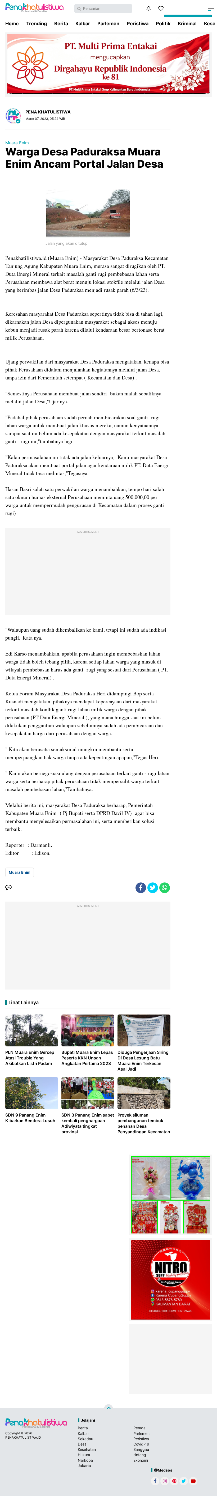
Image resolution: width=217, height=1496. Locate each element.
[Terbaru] (148, 8)
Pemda (139, 1428)
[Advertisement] (88, 572)
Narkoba (85, 1460)
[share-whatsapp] (164, 887)
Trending (36, 23)
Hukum (84, 1454)
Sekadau (85, 1438)
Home (12, 23)
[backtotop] (108, 1408)
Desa (82, 1444)
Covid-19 (141, 1444)
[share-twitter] (152, 887)
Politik (163, 23)
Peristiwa (137, 23)
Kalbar (82, 23)
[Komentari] (8, 887)
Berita (61, 23)
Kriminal (187, 23)
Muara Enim (17, 142)
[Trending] (161, 8)
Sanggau (141, 1449)
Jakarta (84, 1465)
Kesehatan (87, 1449)
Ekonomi (140, 1460)
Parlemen (108, 23)
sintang (139, 1454)
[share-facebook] (140, 887)
